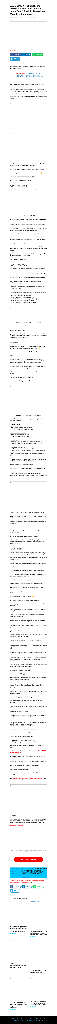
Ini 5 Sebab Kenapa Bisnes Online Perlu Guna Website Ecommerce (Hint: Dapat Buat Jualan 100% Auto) (18, 929)
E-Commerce (17, 17)
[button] (15, 54)
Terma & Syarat (13, 1018)
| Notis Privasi (40, 1018)
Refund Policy (21, 1018)
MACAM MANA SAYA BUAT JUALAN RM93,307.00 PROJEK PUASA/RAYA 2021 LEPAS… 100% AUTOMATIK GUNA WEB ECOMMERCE (29, 75)
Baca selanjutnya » (13, 933)
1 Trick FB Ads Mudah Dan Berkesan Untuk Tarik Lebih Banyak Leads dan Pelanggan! (18, 1005)
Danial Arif (40, 1020)
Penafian (46, 1018)
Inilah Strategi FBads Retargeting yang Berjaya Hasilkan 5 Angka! (18, 965)
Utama (11, 17)
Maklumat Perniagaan (30, 1018)
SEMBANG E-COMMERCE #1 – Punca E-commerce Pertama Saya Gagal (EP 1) (38, 1003)
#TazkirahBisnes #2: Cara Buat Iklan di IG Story (38, 971)
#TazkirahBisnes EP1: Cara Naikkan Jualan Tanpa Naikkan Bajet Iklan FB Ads (38, 933)
